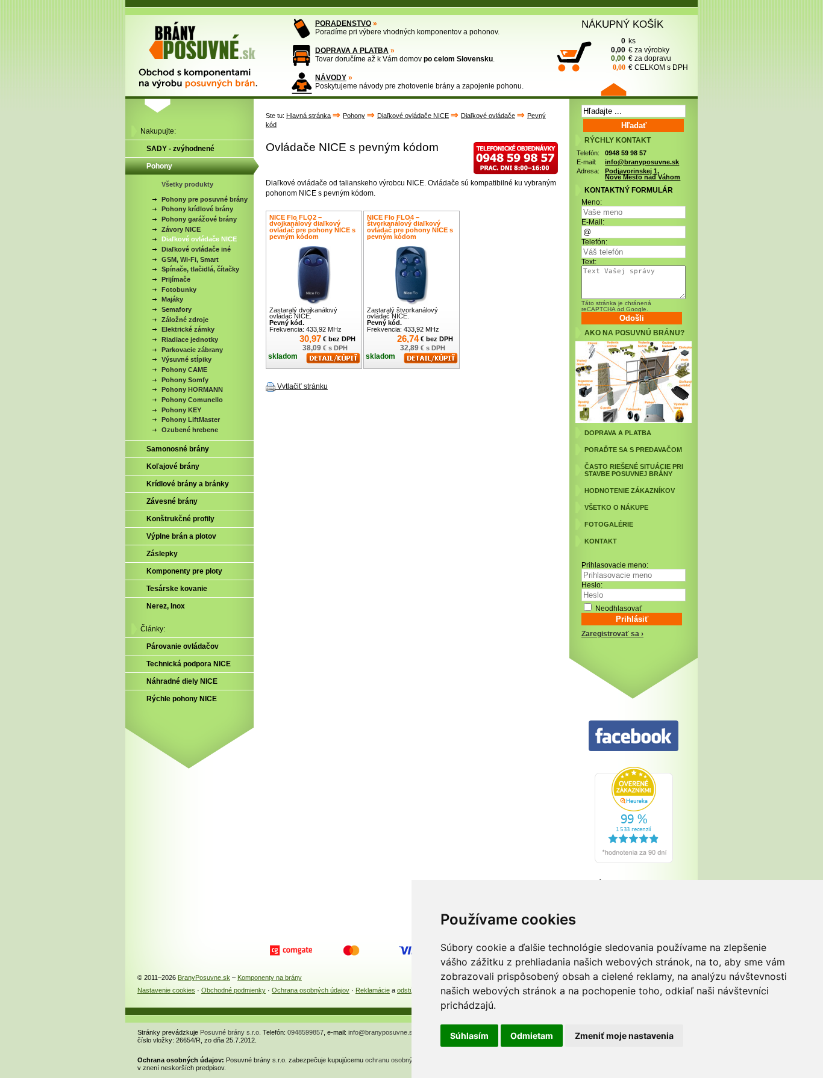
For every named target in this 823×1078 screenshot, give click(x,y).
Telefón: (594, 242)
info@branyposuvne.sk (642, 162)
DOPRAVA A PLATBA (352, 50)
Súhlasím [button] (469, 1035)
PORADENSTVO (343, 23)
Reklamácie (372, 990)
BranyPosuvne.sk (204, 977)
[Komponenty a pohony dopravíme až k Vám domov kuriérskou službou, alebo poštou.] (301, 55)
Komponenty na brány (269, 977)
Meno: (591, 202)
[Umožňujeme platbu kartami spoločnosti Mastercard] (351, 950)
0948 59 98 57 (625, 152)
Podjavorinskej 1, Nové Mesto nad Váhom (642, 174)
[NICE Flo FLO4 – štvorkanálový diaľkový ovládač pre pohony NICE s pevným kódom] (411, 275)
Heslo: (591, 585)
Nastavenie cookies (166, 990)
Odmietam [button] (531, 1035)
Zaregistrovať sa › (612, 634)
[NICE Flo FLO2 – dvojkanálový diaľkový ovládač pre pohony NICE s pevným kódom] (314, 275)
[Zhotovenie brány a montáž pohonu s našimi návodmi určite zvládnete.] (301, 82)
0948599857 (305, 1032)
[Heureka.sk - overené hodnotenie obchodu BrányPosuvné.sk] (634, 861)
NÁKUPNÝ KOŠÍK (622, 24)
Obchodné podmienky (233, 990)
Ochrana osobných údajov (310, 990)
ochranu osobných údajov (403, 1060)
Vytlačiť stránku (302, 386)
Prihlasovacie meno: (614, 565)
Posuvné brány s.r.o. (230, 1032)
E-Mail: (592, 222)
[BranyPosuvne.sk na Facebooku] (633, 736)
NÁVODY (330, 77)
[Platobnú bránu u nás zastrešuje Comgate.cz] (291, 950)
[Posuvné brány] (206, 49)
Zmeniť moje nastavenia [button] (624, 1035)
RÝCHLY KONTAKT (617, 140)
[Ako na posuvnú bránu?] (633, 421)
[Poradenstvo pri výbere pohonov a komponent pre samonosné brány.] (301, 28)
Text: (588, 262)
